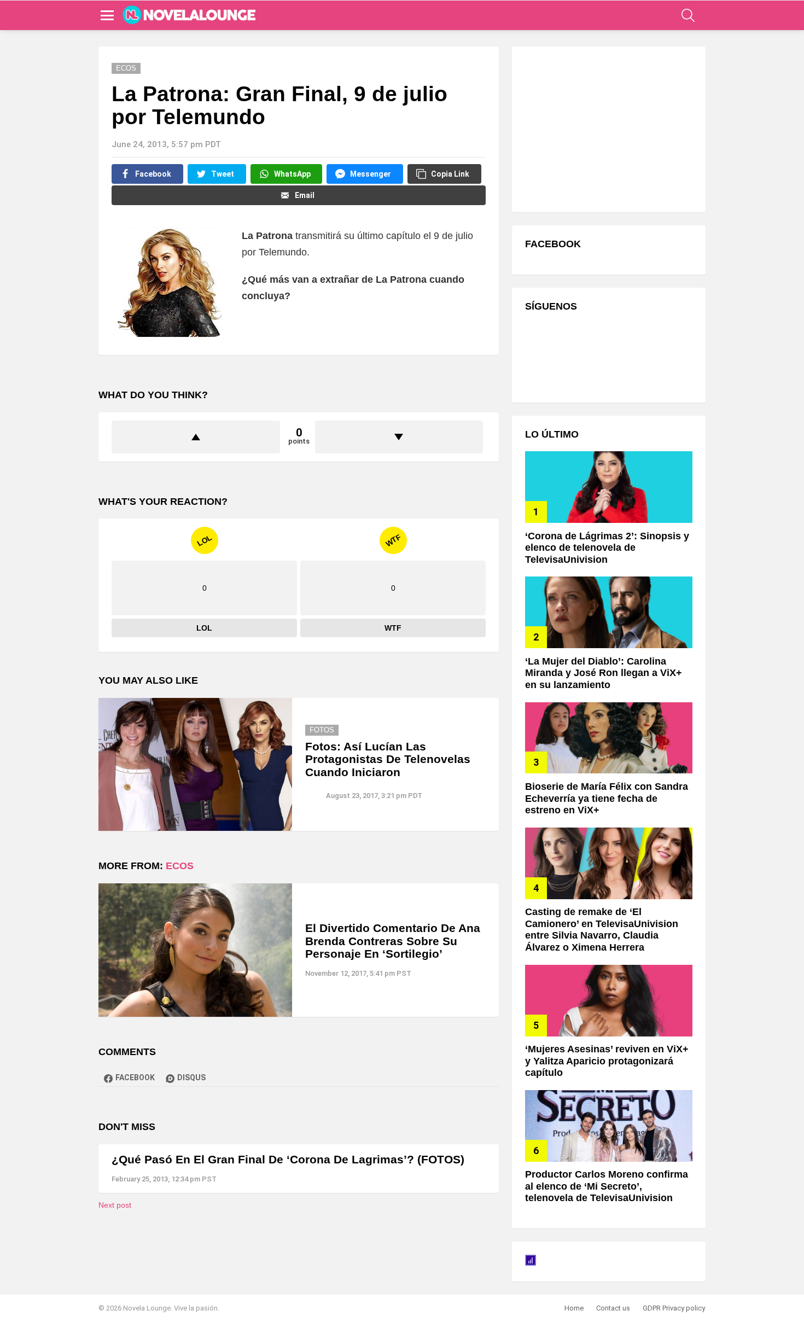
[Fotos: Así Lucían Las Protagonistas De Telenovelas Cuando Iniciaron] (195, 764)
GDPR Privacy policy (674, 1308)
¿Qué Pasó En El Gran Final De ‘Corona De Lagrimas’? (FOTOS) (288, 1159)
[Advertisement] (607, 128)
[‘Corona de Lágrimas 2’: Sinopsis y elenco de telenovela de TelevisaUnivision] (608, 487)
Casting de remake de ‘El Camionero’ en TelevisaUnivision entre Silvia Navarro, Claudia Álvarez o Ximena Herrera (601, 929)
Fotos (322, 730)
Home (574, 1308)
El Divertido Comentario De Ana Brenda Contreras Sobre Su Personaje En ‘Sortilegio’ (392, 941)
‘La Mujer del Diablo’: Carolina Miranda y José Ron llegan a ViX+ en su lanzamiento (603, 673)
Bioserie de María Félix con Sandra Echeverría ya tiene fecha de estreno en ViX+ (606, 798)
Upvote (196, 437)
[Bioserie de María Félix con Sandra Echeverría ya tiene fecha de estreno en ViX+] (608, 738)
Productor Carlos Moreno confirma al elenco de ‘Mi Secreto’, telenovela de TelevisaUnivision (606, 1186)
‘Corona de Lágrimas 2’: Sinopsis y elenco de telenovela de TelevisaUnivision (607, 548)
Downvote (399, 437)
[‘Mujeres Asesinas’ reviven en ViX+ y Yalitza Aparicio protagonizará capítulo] (608, 1000)
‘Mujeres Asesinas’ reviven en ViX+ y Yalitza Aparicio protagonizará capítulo (607, 1061)
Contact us (613, 1308)
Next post (114, 1205)
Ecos (180, 865)
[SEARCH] (688, 15)
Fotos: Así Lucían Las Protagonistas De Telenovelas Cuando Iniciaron (387, 759)
